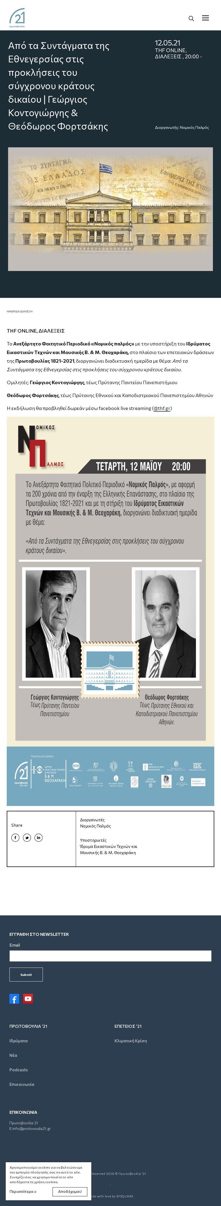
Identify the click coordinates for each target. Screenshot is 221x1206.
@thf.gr (162, 408)
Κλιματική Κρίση (131, 1040)
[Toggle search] (191, 18)
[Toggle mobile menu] (205, 17)
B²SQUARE (125, 1196)
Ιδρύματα (18, 1040)
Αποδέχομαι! (70, 1191)
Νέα (13, 1055)
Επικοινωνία (21, 1084)
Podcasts (18, 1069)
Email (14, 944)
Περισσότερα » (23, 1191)
